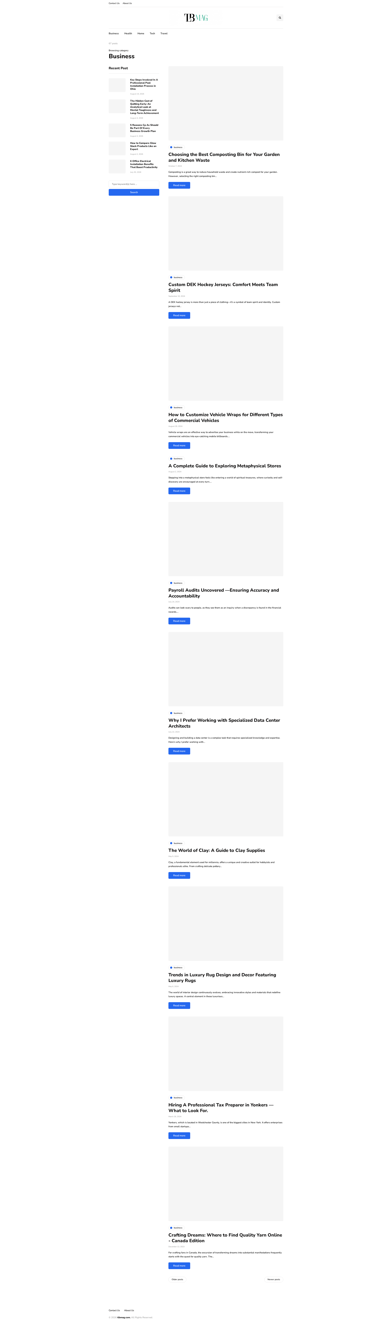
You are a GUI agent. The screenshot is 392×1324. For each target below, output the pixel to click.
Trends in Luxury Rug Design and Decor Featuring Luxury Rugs (222, 978)
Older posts (177, 1279)
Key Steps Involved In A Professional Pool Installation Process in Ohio (144, 84)
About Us (127, 3)
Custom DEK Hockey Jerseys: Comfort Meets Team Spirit (223, 287)
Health (128, 33)
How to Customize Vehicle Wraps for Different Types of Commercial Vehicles (225, 418)
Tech (152, 33)
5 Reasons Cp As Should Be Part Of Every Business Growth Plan (144, 128)
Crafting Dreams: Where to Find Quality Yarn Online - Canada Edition (225, 1238)
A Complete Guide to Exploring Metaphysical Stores (224, 466)
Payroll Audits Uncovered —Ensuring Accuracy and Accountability (223, 593)
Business (114, 33)
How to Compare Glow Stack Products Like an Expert (143, 146)
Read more (179, 185)
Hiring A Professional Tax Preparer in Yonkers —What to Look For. (220, 1108)
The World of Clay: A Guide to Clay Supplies (216, 850)
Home (141, 33)
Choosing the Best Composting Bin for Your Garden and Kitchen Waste (224, 157)
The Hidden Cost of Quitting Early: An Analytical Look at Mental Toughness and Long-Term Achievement (144, 107)
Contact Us (114, 3)
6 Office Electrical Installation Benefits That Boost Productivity (144, 164)
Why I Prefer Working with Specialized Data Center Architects (224, 723)
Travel (164, 33)
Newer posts (274, 1279)
